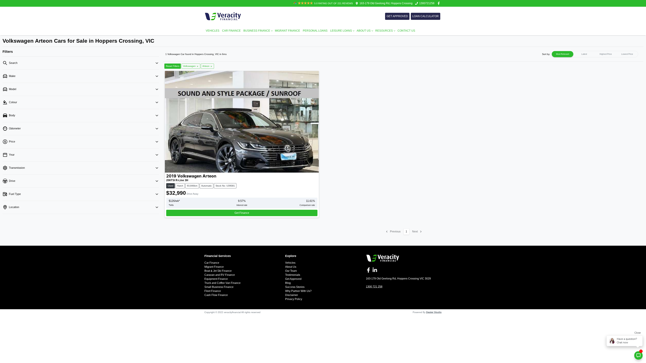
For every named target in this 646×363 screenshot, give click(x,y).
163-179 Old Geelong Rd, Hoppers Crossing (386, 3)
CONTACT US (406, 30)
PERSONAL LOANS (315, 30)
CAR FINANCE (231, 30)
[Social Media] (369, 270)
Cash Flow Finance (216, 295)
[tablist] (595, 54)
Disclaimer (291, 295)
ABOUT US (364, 30)
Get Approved (293, 278)
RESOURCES (384, 30)
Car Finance (211, 262)
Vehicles (290, 262)
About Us (290, 266)
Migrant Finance (214, 266)
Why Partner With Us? (298, 291)
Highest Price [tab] (606, 54)
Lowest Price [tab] (627, 54)
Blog (288, 282)
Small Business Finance (219, 287)
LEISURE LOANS (341, 30)
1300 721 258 (374, 286)
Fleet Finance (212, 291)
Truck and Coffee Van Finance (222, 282)
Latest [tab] (584, 54)
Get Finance (242, 212)
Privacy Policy (293, 299)
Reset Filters (172, 66)
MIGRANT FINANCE (287, 30)
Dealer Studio (434, 312)
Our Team (291, 270)
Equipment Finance (216, 278)
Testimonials (292, 274)
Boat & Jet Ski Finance (218, 270)
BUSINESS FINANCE (256, 30)
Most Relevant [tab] (562, 54)
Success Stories (294, 287)
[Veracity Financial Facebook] (439, 3)
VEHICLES (212, 30)
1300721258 (426, 3)
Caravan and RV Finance (219, 274)
